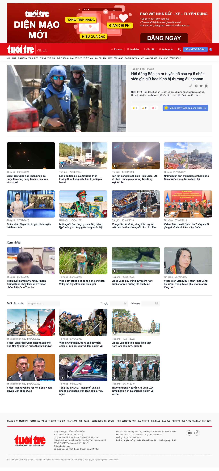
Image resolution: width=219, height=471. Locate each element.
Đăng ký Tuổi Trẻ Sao (195, 49)
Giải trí (97, 58)
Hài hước (107, 58)
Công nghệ (175, 58)
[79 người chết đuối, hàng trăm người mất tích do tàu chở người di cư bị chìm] (136, 204)
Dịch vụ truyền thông (125, 440)
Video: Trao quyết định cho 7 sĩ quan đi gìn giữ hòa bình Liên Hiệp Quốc (186, 226)
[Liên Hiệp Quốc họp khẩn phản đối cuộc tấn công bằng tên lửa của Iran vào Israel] (31, 155)
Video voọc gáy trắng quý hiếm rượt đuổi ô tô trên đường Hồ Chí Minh (132, 282)
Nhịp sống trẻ (124, 421)
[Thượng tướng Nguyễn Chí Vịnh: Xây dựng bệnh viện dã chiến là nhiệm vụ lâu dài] (136, 367)
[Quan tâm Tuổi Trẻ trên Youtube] (189, 433)
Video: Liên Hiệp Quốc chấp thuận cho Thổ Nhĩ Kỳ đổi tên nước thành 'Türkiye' (29, 344)
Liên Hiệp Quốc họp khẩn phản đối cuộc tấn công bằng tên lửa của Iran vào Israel (27, 179)
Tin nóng (22, 58)
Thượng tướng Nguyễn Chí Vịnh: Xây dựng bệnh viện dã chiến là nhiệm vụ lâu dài (133, 391)
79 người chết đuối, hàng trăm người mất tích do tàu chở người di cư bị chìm (134, 226)
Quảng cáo (167, 49)
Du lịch (111, 421)
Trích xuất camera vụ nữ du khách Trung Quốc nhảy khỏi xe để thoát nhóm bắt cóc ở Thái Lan (26, 284)
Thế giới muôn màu (16, 339)
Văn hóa (136, 421)
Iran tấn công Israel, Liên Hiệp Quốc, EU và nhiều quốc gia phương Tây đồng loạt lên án (134, 179)
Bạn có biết (76, 58)
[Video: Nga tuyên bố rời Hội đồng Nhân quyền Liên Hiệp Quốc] (31, 367)
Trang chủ (12, 421)
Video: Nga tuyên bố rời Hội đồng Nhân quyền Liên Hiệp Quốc (29, 389)
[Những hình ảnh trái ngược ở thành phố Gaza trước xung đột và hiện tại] (188, 155)
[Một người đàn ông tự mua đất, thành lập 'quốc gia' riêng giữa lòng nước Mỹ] (83, 204)
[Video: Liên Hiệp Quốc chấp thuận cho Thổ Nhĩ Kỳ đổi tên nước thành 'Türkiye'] (31, 322)
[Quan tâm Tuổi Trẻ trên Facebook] (196, 433)
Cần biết (150, 49)
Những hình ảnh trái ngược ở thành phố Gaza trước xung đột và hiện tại (186, 177)
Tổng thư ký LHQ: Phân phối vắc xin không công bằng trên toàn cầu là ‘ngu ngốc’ (81, 391)
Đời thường (63, 58)
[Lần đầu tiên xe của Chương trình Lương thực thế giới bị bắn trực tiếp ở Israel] (83, 155)
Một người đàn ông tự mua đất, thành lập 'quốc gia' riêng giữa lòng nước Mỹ (81, 226)
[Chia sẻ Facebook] (196, 86)
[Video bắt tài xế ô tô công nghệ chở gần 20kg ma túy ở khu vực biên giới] (83, 260)
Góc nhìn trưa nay (134, 58)
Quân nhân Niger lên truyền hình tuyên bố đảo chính (29, 226)
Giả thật (196, 421)
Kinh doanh (84, 421)
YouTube (134, 49)
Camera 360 (151, 58)
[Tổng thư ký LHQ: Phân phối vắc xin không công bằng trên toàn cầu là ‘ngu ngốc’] (83, 367)
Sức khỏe (163, 58)
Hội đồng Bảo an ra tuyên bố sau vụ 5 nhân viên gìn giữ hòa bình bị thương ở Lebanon (168, 76)
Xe (105, 421)
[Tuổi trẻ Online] (30, 440)
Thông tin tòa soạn (62, 446)
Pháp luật (72, 421)
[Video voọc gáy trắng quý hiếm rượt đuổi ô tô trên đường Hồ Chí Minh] (136, 260)
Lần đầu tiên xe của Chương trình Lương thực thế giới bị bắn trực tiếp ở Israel (80, 179)
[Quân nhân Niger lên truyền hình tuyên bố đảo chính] (31, 204)
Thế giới (51, 58)
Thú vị (43, 58)
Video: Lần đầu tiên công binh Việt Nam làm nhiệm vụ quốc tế (131, 344)
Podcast (118, 49)
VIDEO (42, 50)
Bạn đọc (206, 421)
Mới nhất (11, 58)
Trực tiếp (33, 58)
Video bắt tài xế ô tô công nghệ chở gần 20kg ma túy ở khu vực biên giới (82, 282)
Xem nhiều (14, 242)
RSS (174, 440)
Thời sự (52, 421)
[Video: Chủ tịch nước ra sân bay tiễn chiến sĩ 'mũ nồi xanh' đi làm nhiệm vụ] (83, 322)
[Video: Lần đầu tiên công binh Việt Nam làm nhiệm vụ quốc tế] (136, 322)
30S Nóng (118, 58)
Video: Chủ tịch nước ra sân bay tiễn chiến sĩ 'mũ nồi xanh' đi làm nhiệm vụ (81, 344)
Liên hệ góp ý (164, 440)
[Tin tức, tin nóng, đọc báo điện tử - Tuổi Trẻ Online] (21, 49)
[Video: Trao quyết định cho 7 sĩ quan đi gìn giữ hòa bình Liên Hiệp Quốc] (188, 204)
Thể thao (88, 58)
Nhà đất (176, 421)
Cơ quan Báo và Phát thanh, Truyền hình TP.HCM (76, 449)
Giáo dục (166, 421)
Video (44, 421)
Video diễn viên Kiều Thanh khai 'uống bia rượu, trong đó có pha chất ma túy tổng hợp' (186, 284)
